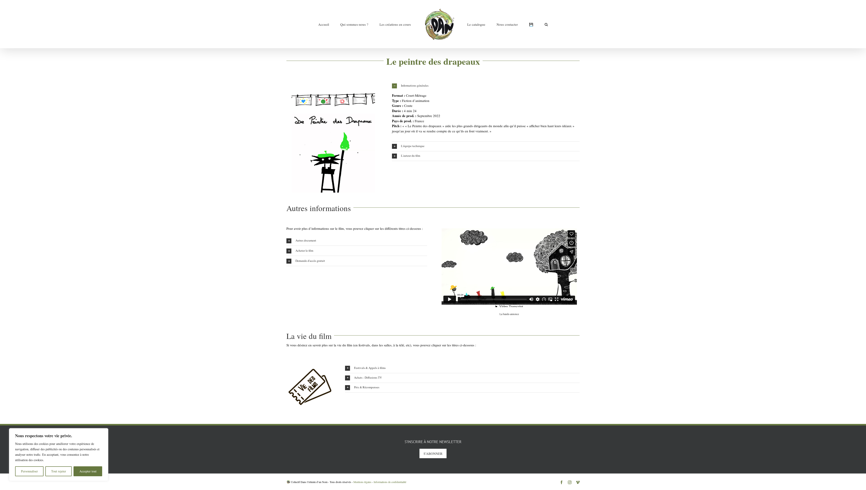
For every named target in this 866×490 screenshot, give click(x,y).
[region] (58, 454)
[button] (520, 24)
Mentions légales (362, 482)
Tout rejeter (58, 471)
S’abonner (433, 453)
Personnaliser (29, 471)
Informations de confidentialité (390, 482)
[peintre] (333, 83)
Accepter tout (88, 471)
